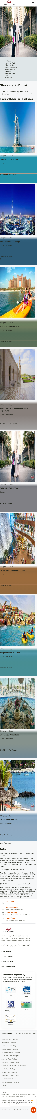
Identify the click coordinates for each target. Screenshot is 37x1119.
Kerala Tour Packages (9, 1042)
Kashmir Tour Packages (9, 1046)
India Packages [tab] (7, 1033)
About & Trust (7, 956)
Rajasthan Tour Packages (10, 1039)
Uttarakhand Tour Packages (11, 1052)
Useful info (8, 77)
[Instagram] (11, 945)
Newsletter (6, 952)
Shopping (8, 71)
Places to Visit (10, 63)
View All (4, 1085)
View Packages (5, 843)
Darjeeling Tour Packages (10, 1075)
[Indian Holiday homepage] (9, 930)
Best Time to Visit (11, 67)
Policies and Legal (9, 966)
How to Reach (10, 69)
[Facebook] (15, 945)
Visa (6, 75)
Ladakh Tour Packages (9, 1072)
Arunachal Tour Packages (10, 1056)
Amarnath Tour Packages (10, 1059)
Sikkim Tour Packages (9, 1069)
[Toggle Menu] (33, 3)
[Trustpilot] (3, 945)
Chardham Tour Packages (10, 1062)
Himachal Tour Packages (10, 1049)
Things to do (9, 65)
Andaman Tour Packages (10, 1079)
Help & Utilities (7, 961)
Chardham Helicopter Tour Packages (14, 1065)
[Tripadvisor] (7, 945)
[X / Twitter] (19, 945)
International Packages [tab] (22, 1033)
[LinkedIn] (24, 945)
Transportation (10, 73)
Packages (8, 61)
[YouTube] (28, 945)
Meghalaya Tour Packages (10, 1082)
